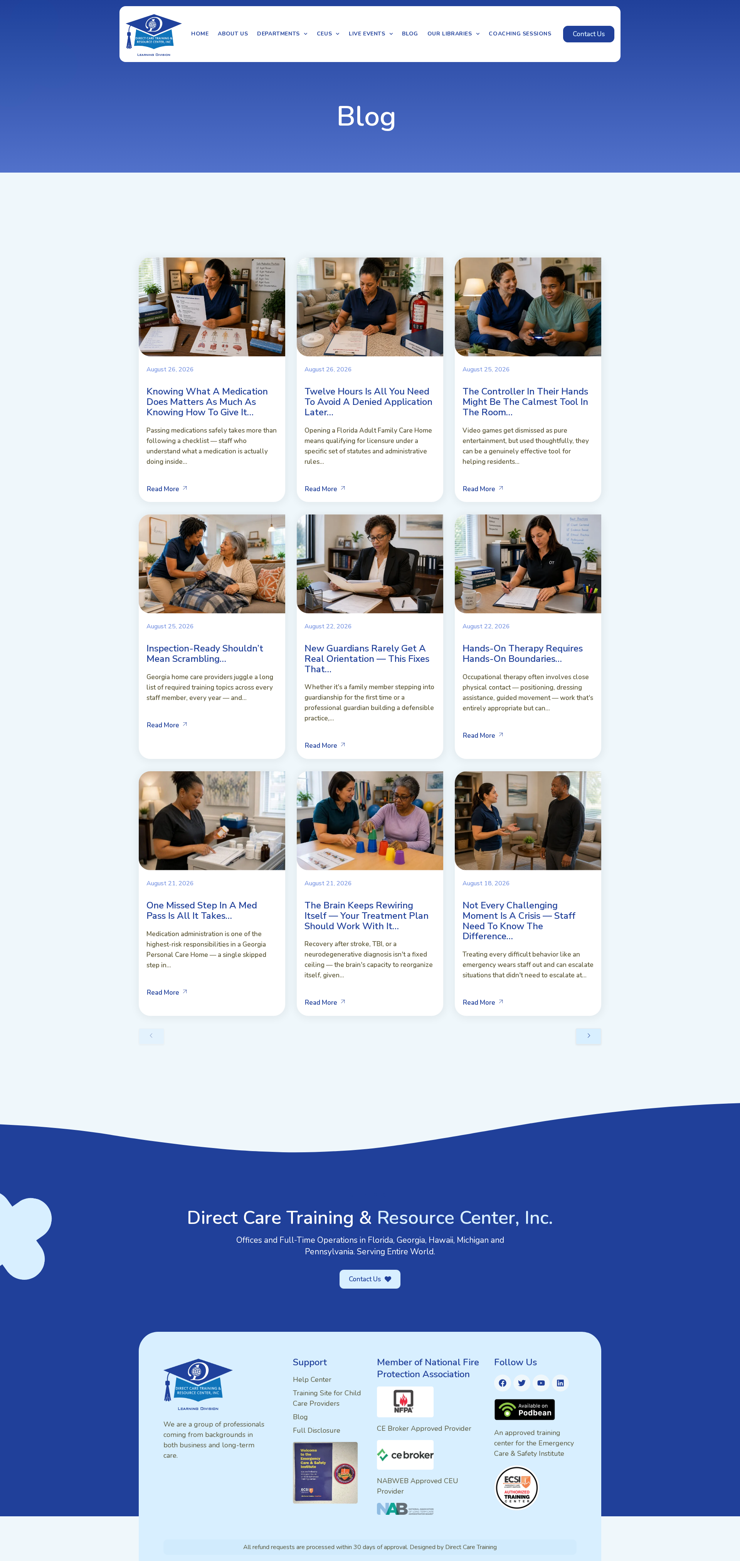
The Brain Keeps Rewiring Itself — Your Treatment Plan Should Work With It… (366, 915)
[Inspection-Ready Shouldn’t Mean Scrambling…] (212, 563)
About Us (233, 33)
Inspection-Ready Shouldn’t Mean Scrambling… (204, 653)
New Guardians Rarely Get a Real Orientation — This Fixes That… (366, 658)
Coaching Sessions (520, 33)
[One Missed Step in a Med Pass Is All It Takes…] (212, 820)
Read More (163, 489)
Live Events (367, 33)
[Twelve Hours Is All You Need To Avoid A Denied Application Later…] (370, 306)
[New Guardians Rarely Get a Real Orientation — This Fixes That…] (370, 563)
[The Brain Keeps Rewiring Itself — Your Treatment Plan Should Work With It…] (370, 820)
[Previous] (151, 1036)
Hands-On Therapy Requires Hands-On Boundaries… (522, 653)
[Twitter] (521, 1383)
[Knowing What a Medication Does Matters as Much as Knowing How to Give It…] (212, 306)
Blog (410, 33)
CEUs (324, 33)
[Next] (588, 1036)
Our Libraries (449, 33)
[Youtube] (541, 1383)
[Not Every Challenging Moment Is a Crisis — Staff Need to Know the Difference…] (528, 820)
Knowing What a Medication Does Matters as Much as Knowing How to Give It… (207, 401)
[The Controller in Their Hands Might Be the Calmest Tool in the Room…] (528, 306)
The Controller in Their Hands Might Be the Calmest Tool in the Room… (525, 401)
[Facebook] (502, 1383)
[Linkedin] (560, 1383)
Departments (278, 33)
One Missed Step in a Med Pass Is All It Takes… (201, 910)
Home (200, 33)
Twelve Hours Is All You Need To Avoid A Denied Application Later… (368, 401)
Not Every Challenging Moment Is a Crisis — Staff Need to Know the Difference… (518, 920)
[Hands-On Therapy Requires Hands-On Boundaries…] (528, 563)
